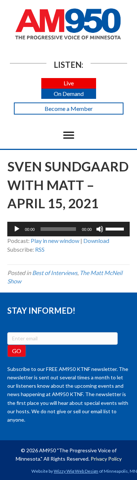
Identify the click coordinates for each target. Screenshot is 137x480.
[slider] (116, 228)
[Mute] (99, 229)
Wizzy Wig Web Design (76, 471)
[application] (68, 229)
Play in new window (55, 240)
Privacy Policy (106, 459)
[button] (68, 83)
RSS (40, 249)
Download (96, 240)
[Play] (16, 229)
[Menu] (68, 135)
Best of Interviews (54, 272)
